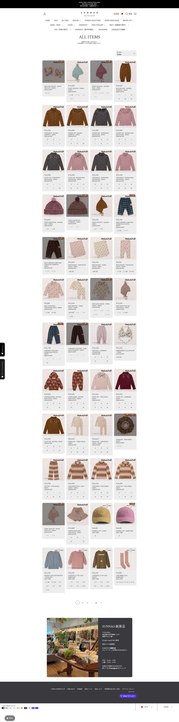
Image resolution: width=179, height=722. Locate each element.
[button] (129, 14)
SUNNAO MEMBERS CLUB (58, 689)
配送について (88, 689)
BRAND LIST (127, 20)
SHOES (70, 25)
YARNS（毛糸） (56, 25)
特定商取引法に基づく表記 (112, 689)
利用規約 (79, 689)
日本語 (116, 13)
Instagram (114, 668)
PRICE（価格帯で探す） (118, 25)
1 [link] (77, 603)
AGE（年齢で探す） (61, 29)
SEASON (76, 20)
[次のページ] (101, 603)
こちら (116, 640)
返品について (98, 689)
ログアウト (131, 692)
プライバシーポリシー (128, 689)
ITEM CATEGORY (98, 25)
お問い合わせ (71, 689)
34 (96, 603)
